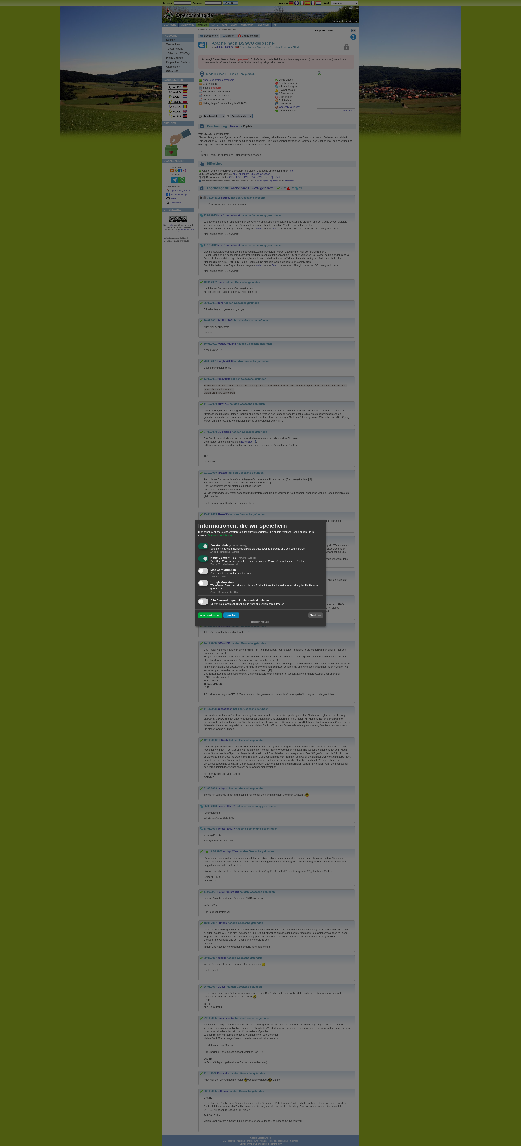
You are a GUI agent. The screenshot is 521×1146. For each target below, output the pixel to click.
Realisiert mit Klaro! (260, 622)
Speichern (231, 615)
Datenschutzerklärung (219, 535)
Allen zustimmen (210, 615)
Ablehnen (315, 615)
